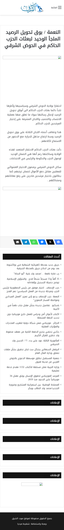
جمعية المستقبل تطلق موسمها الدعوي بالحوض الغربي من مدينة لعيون (34, 360)
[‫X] (49, 242)
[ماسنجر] (41, 242)
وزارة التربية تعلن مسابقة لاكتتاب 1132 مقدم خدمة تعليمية (33, 369)
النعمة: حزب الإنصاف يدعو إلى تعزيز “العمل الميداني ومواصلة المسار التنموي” (32, 298)
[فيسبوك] (57, 242)
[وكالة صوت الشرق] (32, 7)
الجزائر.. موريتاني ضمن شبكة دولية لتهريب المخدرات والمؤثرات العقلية (32, 325)
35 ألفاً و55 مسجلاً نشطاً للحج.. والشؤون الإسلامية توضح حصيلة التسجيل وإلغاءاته (33, 281)
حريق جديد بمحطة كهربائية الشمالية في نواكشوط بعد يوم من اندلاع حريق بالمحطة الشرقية (33, 267)
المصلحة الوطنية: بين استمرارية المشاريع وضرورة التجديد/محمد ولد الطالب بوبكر (34, 386)
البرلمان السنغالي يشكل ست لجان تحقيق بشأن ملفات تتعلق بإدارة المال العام (31, 351)
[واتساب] (33, 242)
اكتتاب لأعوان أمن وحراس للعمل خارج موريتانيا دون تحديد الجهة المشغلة (33, 316)
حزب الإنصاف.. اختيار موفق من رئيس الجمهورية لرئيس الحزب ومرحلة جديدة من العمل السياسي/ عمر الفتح (31, 289)
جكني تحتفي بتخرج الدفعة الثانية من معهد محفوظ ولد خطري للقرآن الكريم (32, 334)
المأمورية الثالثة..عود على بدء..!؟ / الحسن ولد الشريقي (35, 342)
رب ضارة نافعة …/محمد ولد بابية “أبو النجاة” (36, 274)
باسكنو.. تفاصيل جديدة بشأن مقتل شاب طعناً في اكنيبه (33, 307)
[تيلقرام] (24, 242)
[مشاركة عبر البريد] (16, 242)
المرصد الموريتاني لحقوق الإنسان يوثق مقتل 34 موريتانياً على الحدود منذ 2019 (34, 378)
